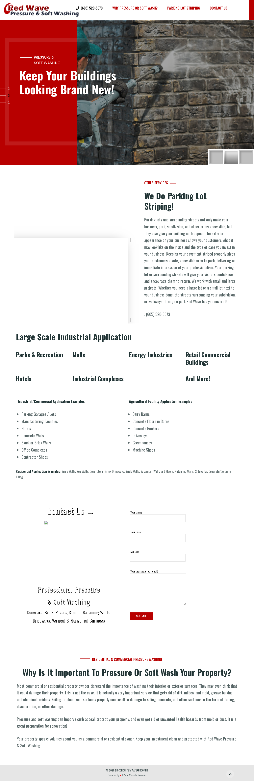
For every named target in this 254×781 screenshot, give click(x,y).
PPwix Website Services (133, 775)
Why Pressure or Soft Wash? (135, 8)
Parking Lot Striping (183, 8)
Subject (134, 551)
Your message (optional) (144, 571)
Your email (136, 531)
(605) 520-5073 (92, 8)
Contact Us (218, 8)
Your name (136, 512)
